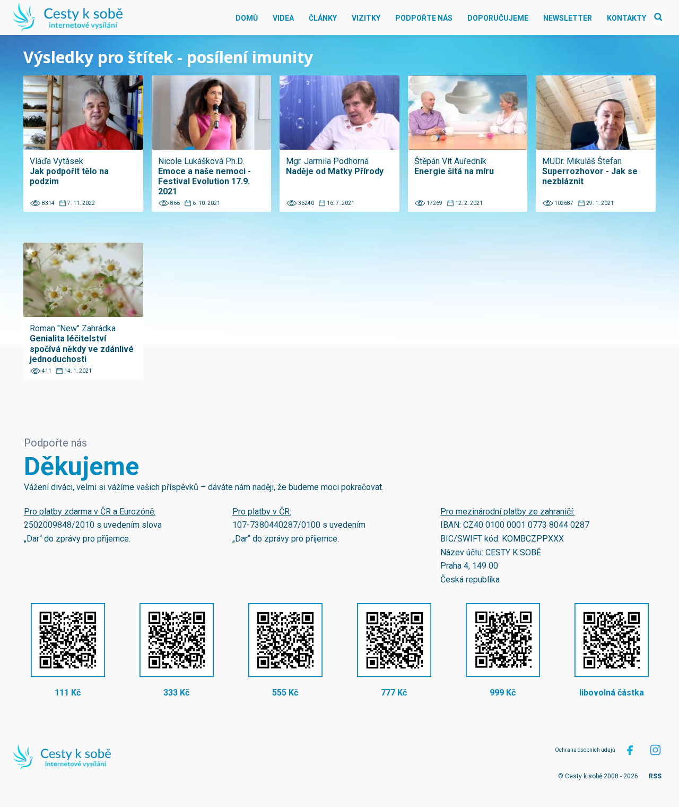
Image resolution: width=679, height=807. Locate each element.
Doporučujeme (497, 18)
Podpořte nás (423, 18)
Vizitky (366, 18)
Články (323, 18)
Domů (247, 18)
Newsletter (567, 18)
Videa (283, 18)
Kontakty (626, 18)
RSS (655, 776)
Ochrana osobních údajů (585, 750)
